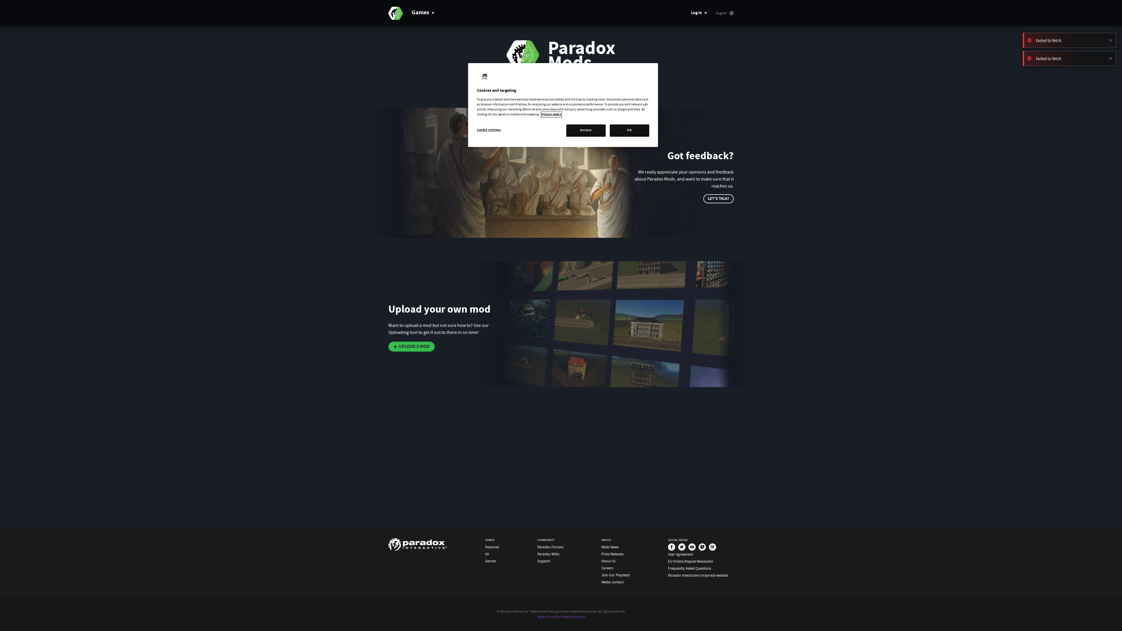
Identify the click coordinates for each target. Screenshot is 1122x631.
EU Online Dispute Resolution (690, 561)
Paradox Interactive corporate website (698, 575)
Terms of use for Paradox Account (561, 616)
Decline (586, 130)
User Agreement (680, 554)
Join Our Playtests (615, 575)
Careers (607, 568)
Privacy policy (551, 114)
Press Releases (612, 554)
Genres (490, 561)
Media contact (612, 582)
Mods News (610, 547)
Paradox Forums (550, 547)
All (487, 554)
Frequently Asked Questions (689, 568)
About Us (608, 561)
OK (629, 130)
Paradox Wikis (548, 554)
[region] (563, 105)
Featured (492, 547)
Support (543, 561)
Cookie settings (489, 130)
